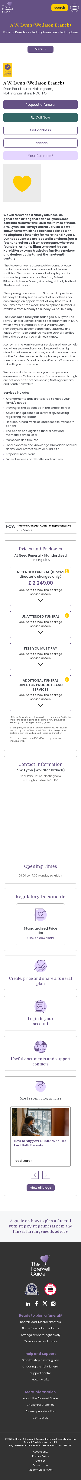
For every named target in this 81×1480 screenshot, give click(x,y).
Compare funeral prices (40, 1341)
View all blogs (40, 1188)
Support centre (40, 1373)
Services (41, 143)
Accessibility (40, 1451)
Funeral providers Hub (41, 1411)
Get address (40, 130)
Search (59, 7)
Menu (39, 49)
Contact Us (40, 1418)
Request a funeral (40, 104)
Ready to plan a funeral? (40, 1315)
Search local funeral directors (40, 1322)
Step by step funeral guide (40, 1360)
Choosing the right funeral (40, 1366)
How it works (40, 1379)
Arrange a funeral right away (40, 1335)
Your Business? (40, 155)
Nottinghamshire (44, 32)
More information (40, 1391)
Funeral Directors (16, 32)
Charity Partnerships (40, 1405)
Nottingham (69, 32)
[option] (40, 1136)
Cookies (40, 1460)
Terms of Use (41, 1465)
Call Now (42, 117)
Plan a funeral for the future (40, 1328)
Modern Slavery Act (40, 1470)
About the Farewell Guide (40, 1398)
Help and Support (40, 1353)
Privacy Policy (40, 1456)
